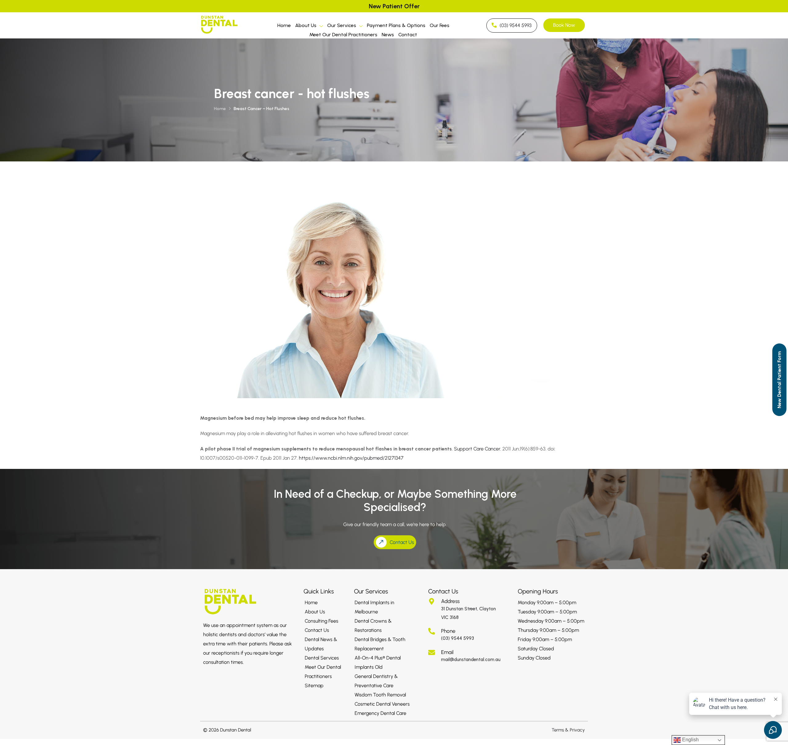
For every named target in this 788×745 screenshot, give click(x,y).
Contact (407, 35)
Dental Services (322, 658)
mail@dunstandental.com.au (471, 659)
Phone (448, 631)
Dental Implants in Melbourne (374, 607)
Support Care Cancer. (477, 449)
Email (447, 652)
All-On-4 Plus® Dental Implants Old (378, 662)
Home (284, 25)
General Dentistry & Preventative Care (376, 680)
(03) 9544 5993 (457, 638)
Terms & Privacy (568, 730)
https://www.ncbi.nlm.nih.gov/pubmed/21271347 (351, 458)
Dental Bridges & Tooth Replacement (380, 644)
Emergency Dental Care (380, 713)
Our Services (341, 25)
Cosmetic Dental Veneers (382, 704)
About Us (305, 25)
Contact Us (317, 630)
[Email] (431, 652)
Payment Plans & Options (396, 25)
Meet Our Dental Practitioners (343, 35)
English (690, 739)
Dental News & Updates (321, 644)
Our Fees (439, 25)
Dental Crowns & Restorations (373, 625)
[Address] (431, 601)
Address (450, 601)
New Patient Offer (394, 6)
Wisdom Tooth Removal (380, 695)
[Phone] (431, 631)
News (388, 35)
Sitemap (314, 685)
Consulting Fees (321, 621)
